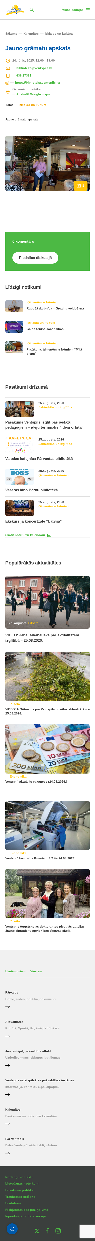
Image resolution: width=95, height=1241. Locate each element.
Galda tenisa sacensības (45, 329)
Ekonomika (18, 776)
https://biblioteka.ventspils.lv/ (37, 82)
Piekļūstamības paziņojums (26, 1209)
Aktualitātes (14, 1021)
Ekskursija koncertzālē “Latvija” (33, 521)
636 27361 (23, 75)
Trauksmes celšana (20, 1196)
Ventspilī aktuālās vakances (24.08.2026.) (40, 781)
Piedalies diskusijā (35, 258)
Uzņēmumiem (15, 971)
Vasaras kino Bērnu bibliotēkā (31, 490)
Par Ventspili (14, 1138)
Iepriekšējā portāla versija (25, 1216)
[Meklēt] (32, 10)
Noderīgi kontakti (18, 1177)
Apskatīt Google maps (33, 94)
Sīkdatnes (13, 1203)
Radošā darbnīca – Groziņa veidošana (55, 308)
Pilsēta (33, 623)
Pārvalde (11, 992)
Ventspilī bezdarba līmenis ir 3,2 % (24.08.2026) (40, 858)
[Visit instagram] (58, 1230)
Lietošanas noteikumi (22, 1183)
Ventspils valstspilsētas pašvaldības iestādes (39, 1080)
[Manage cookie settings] (12, 1228)
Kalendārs (13, 1109)
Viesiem (36, 971)
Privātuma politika (19, 1190)
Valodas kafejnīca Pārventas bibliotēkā (39, 459)
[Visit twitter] (36, 1230)
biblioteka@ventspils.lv (34, 68)
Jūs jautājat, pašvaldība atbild (28, 1051)
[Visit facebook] (47, 1230)
